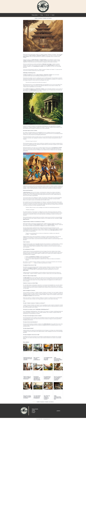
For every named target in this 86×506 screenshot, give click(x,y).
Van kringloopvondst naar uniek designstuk (48, 358)
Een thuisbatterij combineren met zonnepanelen (47, 377)
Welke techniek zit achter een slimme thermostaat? (27, 377)
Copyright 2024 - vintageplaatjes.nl (43, 419)
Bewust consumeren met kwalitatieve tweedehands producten (58, 378)
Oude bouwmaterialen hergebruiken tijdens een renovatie (58, 359)
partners (58, 410)
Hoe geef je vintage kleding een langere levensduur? (27, 396)
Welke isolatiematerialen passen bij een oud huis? (57, 397)
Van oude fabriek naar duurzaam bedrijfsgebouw (37, 396)
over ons (32, 262)
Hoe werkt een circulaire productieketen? (37, 358)
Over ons (47, 14)
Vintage (41, 14)
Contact (52, 14)
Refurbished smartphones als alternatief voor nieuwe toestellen (37, 378)
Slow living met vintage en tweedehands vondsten (47, 397)
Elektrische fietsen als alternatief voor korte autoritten (27, 358)
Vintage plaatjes (35, 14)
